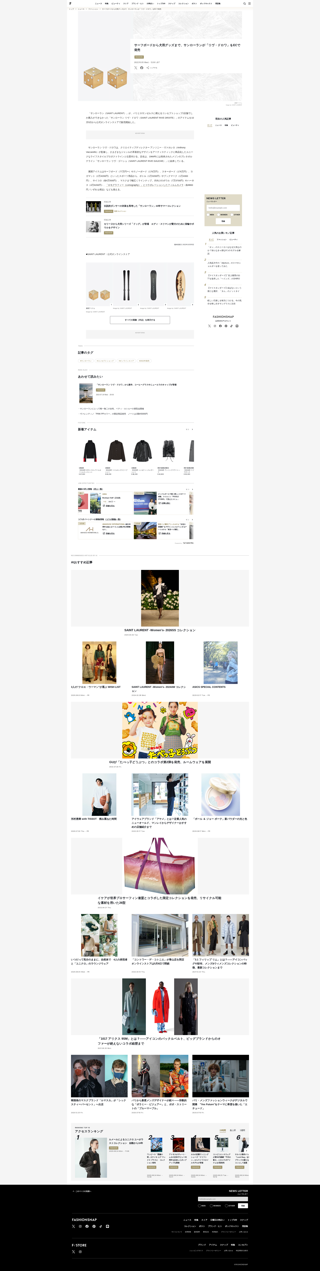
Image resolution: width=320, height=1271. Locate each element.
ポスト (194, 3)
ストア (125, 3)
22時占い (150, 3)
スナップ (171, 3)
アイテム (213, 1245)
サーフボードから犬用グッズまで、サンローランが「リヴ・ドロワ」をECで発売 (131, 9)
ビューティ (116, 3)
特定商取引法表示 (242, 1250)
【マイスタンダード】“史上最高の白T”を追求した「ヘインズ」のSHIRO (224, 277)
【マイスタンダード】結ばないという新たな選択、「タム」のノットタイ (225, 289)
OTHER (237, 215)
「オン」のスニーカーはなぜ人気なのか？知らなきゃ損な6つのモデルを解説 (225, 250)
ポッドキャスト (206, 3)
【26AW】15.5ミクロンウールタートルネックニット (90, 471)
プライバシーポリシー (228, 1232)
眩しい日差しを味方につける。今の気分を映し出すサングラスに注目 (225, 302)
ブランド (202, 1245)
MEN (212, 215)
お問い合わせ (243, 1232)
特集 (106, 3)
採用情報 (188, 1232)
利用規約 (215, 1232)
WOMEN (223, 215)
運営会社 (206, 1232)
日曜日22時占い (217, 1220)
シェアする (153, 68)
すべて (209, 125)
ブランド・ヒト (138, 3)
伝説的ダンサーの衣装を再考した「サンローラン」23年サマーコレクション (142, 206)
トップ (71, 9)
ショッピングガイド (196, 1250)
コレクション (183, 3)
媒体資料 (197, 1232)
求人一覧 (98, 489)
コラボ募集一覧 (113, 519)
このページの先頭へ (83, 1191)
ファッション (93, 9)
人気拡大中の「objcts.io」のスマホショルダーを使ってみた (224, 264)
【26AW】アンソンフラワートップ (169, 471)
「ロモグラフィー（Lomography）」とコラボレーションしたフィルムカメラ (145, 185)
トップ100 (161, 3)
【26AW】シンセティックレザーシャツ (143, 471)
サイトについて (177, 1232)
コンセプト (243, 1245)
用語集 (217, 3)
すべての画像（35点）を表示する (140, 320)
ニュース (98, 3)
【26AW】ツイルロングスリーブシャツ (116, 471)
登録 (223, 221)
